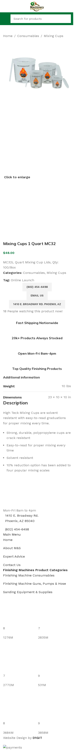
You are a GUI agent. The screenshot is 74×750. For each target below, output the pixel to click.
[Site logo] (37, 6)
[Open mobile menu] (4, 19)
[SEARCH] (66, 18)
